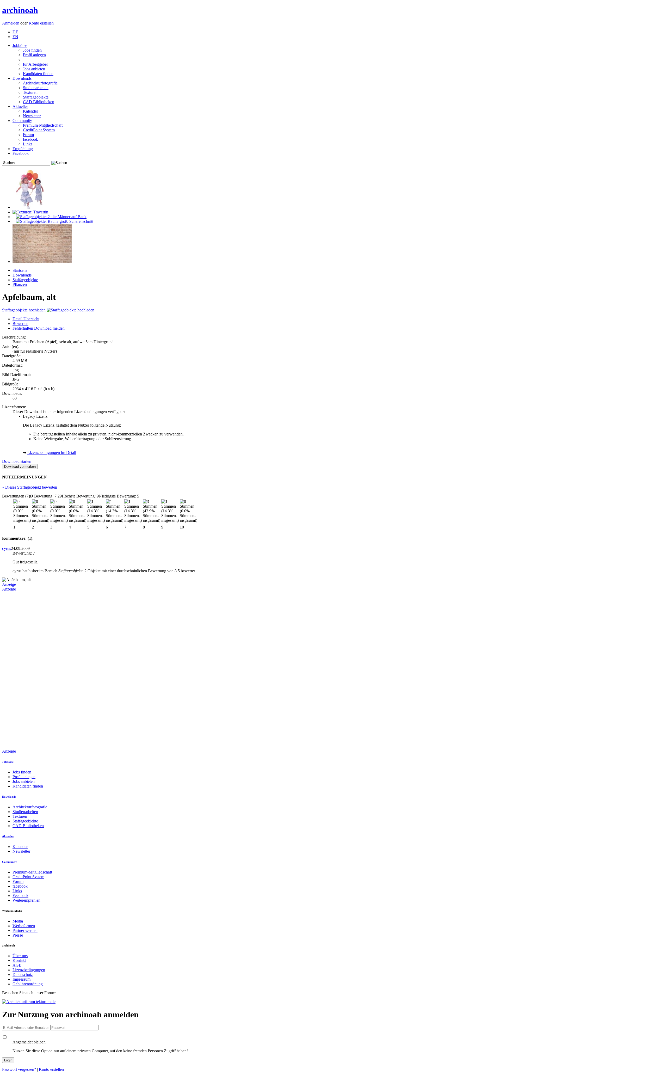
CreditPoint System (39, 130)
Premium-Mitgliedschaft (43, 125)
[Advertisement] (23, 670)
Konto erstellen (41, 23)
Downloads (22, 78)
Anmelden (11, 23)
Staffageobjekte (35, 97)
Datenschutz (23, 974)
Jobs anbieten (34, 69)
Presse (18, 935)
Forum (28, 134)
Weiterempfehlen (26, 900)
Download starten (16, 461)
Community (22, 120)
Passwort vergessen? (19, 1069)
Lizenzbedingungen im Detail (51, 452)
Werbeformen (24, 926)
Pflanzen (20, 284)
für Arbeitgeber (35, 64)
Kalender (30, 111)
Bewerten (20, 323)
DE (15, 32)
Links (27, 144)
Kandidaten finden (38, 73)
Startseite (20, 270)
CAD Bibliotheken (38, 102)
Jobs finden (32, 50)
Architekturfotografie (40, 83)
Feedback (20, 895)
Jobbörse (20, 45)
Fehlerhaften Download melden (39, 328)
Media (18, 921)
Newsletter (32, 116)
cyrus (6, 548)
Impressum (21, 979)
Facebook (21, 153)
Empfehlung (23, 148)
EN (15, 36)
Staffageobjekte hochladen (24, 310)
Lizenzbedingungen (29, 970)
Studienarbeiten (35, 87)
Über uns (20, 956)
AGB (17, 965)
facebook (30, 139)
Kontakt (19, 960)
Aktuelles (20, 106)
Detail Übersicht (26, 319)
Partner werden (25, 930)
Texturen (30, 92)
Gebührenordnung (28, 984)
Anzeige (9, 584)
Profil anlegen (34, 55)
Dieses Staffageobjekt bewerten (29, 487)
